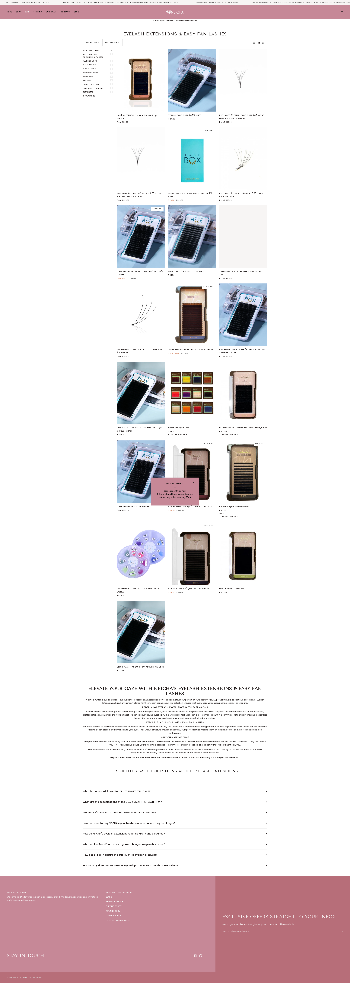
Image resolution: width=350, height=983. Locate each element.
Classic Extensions (93, 88)
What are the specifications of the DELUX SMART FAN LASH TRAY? (122, 802)
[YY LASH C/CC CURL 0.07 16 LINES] (192, 80)
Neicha (12, 977)
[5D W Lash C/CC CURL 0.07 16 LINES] (192, 236)
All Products (90, 61)
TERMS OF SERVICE (114, 901)
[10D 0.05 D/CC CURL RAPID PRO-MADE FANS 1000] (243, 236)
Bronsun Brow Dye (93, 72)
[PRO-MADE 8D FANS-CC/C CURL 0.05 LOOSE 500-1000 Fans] (243, 158)
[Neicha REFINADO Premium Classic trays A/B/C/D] (141, 80)
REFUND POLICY (113, 911)
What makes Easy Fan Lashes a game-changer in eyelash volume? (124, 844)
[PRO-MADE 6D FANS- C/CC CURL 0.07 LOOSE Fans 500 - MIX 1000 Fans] (243, 80)
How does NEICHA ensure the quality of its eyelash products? (120, 855)
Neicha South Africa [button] (18, 892)
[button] (18, 12)
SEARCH (109, 897)
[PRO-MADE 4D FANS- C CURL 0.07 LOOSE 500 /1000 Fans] (141, 314)
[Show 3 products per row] (258, 42)
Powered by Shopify (33, 977)
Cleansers (88, 92)
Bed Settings (89, 65)
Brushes (87, 80)
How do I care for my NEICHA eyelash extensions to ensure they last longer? (129, 823)
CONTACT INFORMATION (117, 920)
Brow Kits (88, 76)
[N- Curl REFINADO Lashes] (243, 554)
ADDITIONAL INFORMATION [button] (119, 892)
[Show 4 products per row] (264, 42)
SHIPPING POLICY (114, 906)
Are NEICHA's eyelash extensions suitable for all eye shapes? (119, 812)
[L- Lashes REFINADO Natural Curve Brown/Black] (243, 393)
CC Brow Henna (91, 84)
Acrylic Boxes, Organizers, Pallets (93, 55)
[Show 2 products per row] (254, 42)
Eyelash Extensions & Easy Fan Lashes (178, 20)
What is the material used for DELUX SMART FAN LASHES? (117, 791)
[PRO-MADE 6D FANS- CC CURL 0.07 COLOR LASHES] (141, 554)
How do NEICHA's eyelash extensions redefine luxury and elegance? (124, 833)
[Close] (195, 482)
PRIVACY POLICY (113, 915)
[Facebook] (195, 955)
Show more (89, 96)
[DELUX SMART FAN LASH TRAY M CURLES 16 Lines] (141, 632)
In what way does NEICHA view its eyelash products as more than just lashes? (130, 865)
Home (156, 20)
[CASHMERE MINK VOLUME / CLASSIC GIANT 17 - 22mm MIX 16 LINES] (243, 314)
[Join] (339, 931)
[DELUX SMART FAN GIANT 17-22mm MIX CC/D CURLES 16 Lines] (141, 393)
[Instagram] (200, 955)
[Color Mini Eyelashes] (192, 393)
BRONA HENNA (90, 69)
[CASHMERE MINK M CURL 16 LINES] (141, 471)
